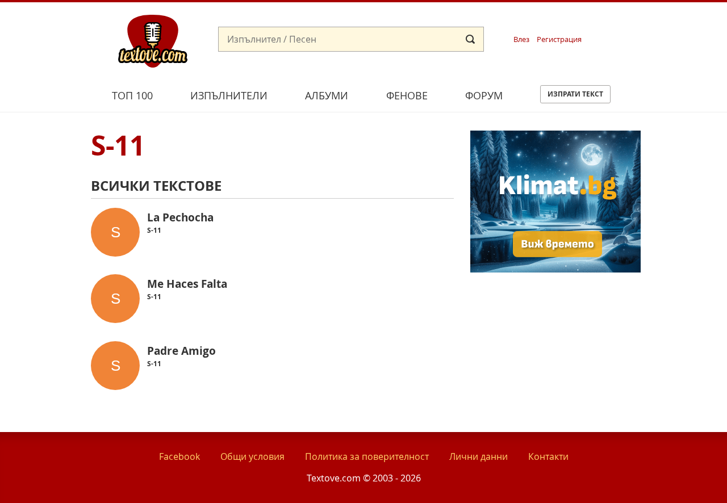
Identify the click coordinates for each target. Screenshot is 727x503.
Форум (484, 95)
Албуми (326, 95)
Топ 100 (132, 95)
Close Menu (615, 20)
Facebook (179, 456)
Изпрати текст (575, 94)
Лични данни (478, 456)
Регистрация (559, 39)
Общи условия (252, 456)
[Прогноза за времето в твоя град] (555, 269)
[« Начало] (152, 40)
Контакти (548, 456)
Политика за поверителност (367, 456)
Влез (521, 39)
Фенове (407, 95)
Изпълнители (229, 95)
